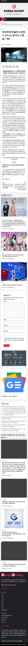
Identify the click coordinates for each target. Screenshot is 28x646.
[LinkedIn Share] (10, 66)
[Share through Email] (17, 66)
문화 (3, 28)
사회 (2, 603)
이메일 (6, 325)
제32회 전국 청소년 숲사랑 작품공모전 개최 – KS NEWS (7, 185)
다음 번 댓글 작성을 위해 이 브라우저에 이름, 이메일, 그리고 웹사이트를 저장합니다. (14, 340)
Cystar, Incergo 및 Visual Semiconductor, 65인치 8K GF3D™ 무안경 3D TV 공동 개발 (13, 534)
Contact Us (3, 613)
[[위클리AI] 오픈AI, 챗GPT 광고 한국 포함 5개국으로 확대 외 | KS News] (14, 488)
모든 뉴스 (3, 622)
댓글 (5, 301)
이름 (5, 319)
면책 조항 (3, 620)
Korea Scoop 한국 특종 (6, 615)
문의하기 (3, 641)
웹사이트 (6, 331)
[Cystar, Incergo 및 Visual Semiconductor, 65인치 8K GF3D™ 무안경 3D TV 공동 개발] (14, 518)
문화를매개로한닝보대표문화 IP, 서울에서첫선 (12, 285)
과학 (2, 596)
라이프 (2, 599)
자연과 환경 (4, 610)
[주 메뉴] (6, 19)
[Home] (3, 19)
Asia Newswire (11, 228)
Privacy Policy (4, 617)
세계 (2, 607)
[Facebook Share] (3, 66)
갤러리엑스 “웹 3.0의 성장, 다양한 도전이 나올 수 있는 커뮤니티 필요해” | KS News (20, 186)
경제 (2, 594)
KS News (9, 44)
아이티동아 (10, 475)
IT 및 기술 (4, 460)
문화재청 (7, 179)
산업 (2, 605)
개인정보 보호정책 (17, 641)
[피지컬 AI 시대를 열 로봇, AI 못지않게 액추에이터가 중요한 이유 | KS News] (14, 550)
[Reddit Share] (13, 66)
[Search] (26, 19)
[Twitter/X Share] (7, 66)
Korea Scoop (14, 11)
